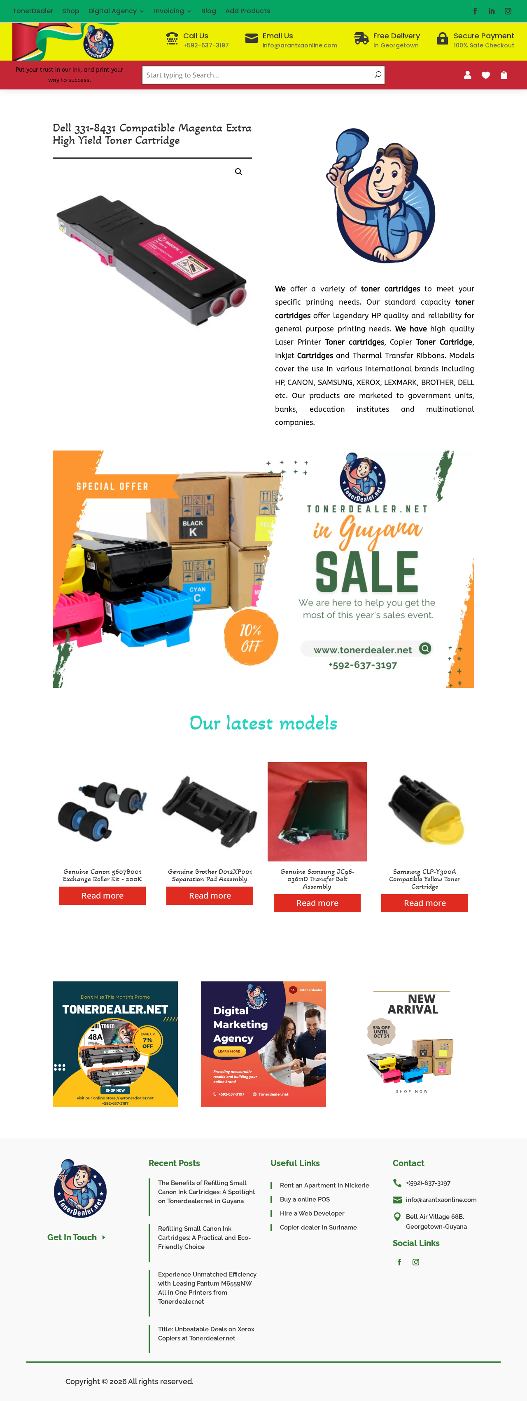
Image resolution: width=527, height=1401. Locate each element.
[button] (238, 171)
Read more (103, 895)
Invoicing (169, 11)
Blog (208, 11)
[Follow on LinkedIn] (491, 11)
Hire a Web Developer (312, 1213)
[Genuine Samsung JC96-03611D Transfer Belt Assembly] (317, 859)
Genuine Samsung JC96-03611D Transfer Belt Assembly (317, 879)
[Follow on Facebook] (475, 11)
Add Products (247, 11)
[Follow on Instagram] (508, 11)
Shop (70, 11)
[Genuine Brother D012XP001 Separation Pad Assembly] (209, 859)
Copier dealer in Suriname (318, 1227)
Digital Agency (113, 11)
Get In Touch (72, 1237)
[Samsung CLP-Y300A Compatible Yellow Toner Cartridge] (424, 859)
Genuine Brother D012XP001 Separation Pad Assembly (210, 875)
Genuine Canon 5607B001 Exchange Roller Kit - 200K (102, 875)
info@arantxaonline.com (441, 1200)
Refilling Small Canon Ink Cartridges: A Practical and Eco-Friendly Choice (204, 1238)
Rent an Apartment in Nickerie (324, 1185)
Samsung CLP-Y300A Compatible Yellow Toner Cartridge (424, 879)
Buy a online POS (305, 1199)
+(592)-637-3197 (428, 1183)
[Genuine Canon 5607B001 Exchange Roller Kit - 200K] (102, 859)
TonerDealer (32, 11)
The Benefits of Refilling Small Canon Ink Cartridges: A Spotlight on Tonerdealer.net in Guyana (206, 1192)
